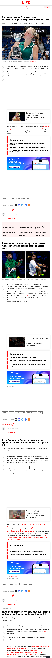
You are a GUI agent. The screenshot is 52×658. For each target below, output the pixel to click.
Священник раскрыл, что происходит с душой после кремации (26, 640)
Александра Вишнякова (13, 578)
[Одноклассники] (29, 205)
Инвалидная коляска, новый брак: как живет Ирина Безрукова (41, 234)
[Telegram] (22, 205)
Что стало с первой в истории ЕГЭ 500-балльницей (40, 227)
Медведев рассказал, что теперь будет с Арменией (41, 633)
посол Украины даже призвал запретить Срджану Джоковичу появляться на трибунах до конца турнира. (27, 537)
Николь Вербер (11, 172)
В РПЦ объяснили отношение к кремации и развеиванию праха (25, 227)
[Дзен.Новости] (16, 205)
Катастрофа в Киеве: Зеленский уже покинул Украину (41, 640)
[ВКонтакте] (25, 205)
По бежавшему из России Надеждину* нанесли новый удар (25, 234)
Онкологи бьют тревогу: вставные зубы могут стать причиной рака (9, 227)
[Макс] (19, 205)
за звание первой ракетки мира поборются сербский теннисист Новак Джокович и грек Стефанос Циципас (28, 128)
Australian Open (33, 61)
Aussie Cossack (14, 576)
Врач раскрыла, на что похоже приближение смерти (9, 234)
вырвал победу (27, 295)
